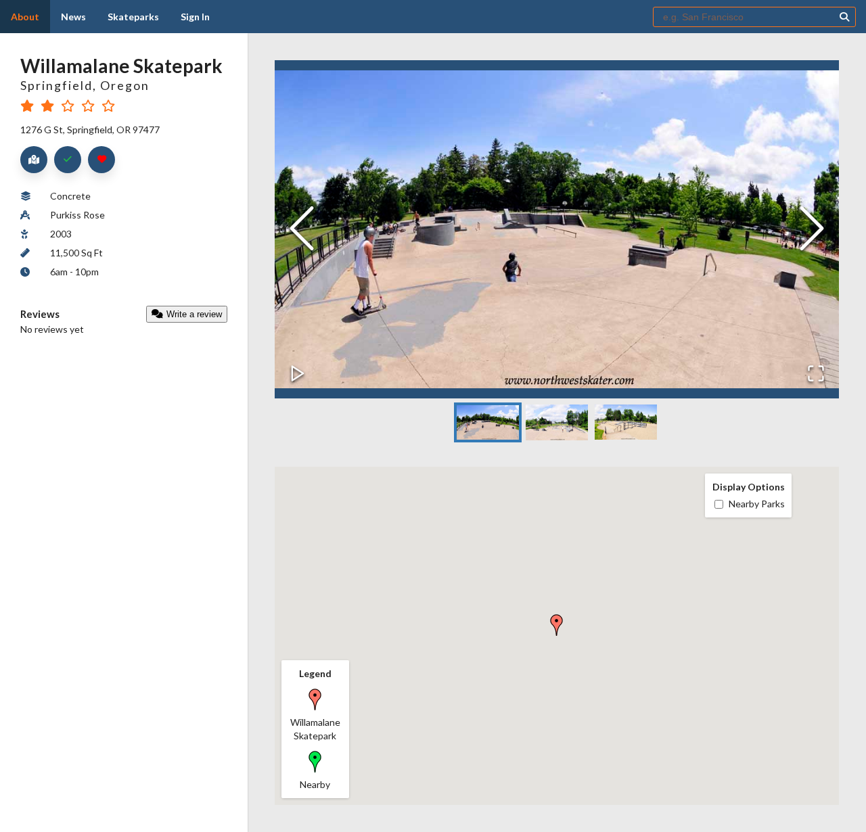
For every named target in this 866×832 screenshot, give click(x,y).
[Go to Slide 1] (488, 422)
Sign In (195, 16)
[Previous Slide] (302, 229)
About (25, 16)
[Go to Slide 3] (626, 422)
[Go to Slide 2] (557, 422)
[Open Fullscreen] (816, 374)
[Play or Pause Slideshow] (298, 374)
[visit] (67, 159)
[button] (557, 229)
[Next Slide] (812, 229)
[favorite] (101, 159)
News (73, 16)
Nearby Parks (757, 503)
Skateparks (133, 16)
